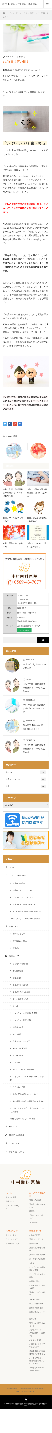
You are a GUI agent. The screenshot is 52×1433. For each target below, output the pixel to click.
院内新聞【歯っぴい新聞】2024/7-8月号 (33, 727)
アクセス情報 (13, 1144)
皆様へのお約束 (18, 883)
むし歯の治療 (17, 971)
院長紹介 (15, 948)
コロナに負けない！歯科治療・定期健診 (24, 919)
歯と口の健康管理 (19, 1048)
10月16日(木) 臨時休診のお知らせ (34, 666)
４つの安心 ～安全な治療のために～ (26, 912)
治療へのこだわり (36, 1239)
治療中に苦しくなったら (37, 1205)
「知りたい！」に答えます (22, 897)
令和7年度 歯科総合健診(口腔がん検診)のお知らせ (34, 708)
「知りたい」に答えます (37, 1216)
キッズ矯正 (16, 1034)
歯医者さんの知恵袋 (15, 1135)
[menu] (47, 4)
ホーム (10, 867)
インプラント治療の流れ (21, 1020)
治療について (13, 956)
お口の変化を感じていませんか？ (25, 1094)
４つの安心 (33, 1222)
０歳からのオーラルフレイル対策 (22, 1119)
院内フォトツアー (19, 934)
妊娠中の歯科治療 (36, 1308)
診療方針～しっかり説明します (24, 904)
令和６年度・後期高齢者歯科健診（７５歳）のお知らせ (34, 748)
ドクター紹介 (11, 1235)
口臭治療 (15, 1063)
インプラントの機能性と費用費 (24, 1013)
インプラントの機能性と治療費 (37, 1268)
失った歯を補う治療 (19, 999)
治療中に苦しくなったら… (22, 890)
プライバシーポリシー (16, 1152)
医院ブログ (12, 1127)
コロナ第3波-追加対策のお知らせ (37, 519)
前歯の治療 (16, 978)
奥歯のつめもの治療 (19, 985)
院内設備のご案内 (19, 941)
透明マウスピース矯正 (20, 1041)
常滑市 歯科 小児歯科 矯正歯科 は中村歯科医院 (31, 1405)
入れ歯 (14, 1006)
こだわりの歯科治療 (19, 964)
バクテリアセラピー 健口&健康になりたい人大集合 (27, 1110)
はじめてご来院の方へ (16, 876)
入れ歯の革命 (17, 1055)
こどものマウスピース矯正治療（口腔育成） (26, 1078)
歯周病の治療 (17, 1027)
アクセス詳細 (24, 630)
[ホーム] (4, 12)
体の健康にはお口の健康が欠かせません (27, 1101)
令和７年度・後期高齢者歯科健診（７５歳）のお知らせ (13, 492)
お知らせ (22, 57)
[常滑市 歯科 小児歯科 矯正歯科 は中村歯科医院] (25, 1184)
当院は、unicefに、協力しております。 (37, 545)
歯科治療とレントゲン (37, 1313)
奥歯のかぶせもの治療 (20, 992)
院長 (15, 436)
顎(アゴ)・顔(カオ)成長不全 (22, 1070)
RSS (25, 1399)
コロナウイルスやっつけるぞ (13, 519)
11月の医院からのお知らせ (13, 545)
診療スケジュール (25, 779)
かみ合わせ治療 (18, 1087)
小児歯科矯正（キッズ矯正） (37, 1286)
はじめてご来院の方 (37, 1194)
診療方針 (32, 1211)
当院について (13, 926)
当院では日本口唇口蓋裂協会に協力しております (37, 492)
